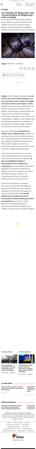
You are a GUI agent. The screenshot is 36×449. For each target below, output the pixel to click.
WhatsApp (33, 68)
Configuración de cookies (8, 430)
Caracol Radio (8, 4)
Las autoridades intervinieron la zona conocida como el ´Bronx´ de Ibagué (8, 367)
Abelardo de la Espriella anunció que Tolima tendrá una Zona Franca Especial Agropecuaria (11, 407)
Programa (19, 5)
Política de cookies (27, 428)
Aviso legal (25, 426)
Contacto (8, 422)
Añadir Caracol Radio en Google (14, 75)
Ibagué (5, 9)
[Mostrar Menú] (1, 4)
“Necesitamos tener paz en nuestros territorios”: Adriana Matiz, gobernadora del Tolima (25, 368)
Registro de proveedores (14, 426)
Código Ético (30, 430)
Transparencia (21, 430)
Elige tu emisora (30, 5)
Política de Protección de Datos (12, 428)
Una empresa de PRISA (18, 436)
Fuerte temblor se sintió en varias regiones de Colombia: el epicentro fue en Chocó (12, 388)
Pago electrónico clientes (13, 424)
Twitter (25, 68)
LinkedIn (29, 68)
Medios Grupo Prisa (18, 440)
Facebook (21, 68)
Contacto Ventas (17, 422)
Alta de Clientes (25, 424)
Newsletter (26, 422)
